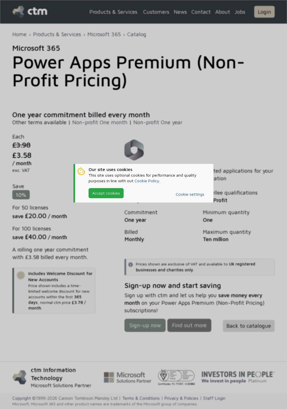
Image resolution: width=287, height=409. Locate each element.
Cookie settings (190, 194)
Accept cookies (106, 193)
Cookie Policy (147, 180)
